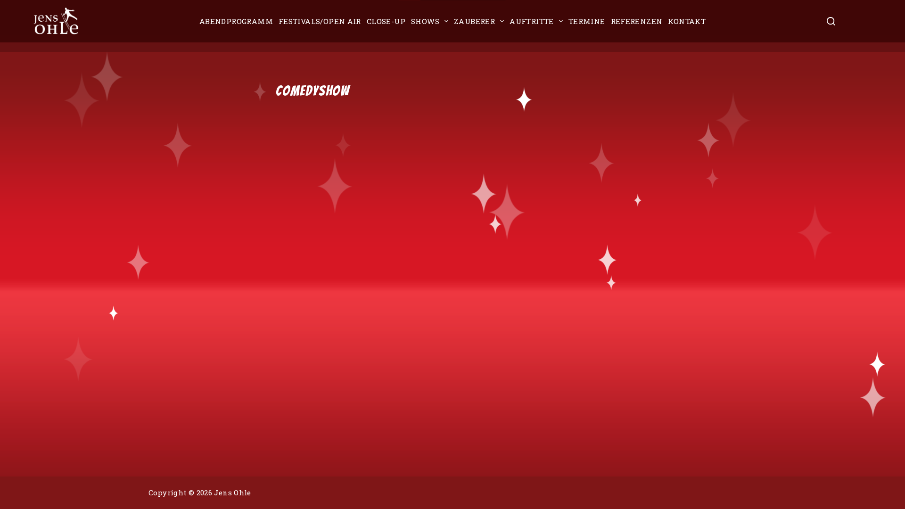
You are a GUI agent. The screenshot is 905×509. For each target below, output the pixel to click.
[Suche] (831, 21)
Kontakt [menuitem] (687, 21)
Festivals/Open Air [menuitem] (320, 21)
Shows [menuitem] (425, 21)
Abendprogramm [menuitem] (236, 21)
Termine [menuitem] (586, 21)
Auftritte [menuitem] (532, 21)
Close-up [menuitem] (386, 21)
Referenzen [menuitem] (637, 21)
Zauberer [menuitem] (474, 21)
